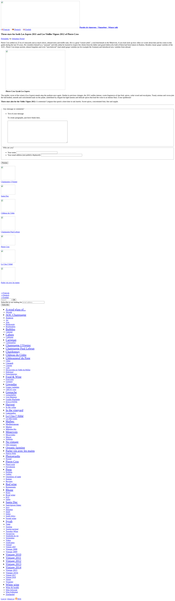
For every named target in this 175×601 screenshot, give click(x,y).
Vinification (10, 543)
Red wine (11, 484)
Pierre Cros (5, 247)
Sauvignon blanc (13, 505)
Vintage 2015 (11, 570)
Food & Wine (13, 376)
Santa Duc (5, 196)
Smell (8, 512)
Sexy (8, 507)
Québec (9, 474)
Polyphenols (10, 467)
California (9, 337)
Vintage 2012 (13, 561)
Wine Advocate (11, 590)
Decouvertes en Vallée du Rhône (18, 370)
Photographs (13, 456)
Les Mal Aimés (11, 419)
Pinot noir (10, 464)
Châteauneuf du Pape (18, 358)
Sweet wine (11, 518)
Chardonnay (13, 351)
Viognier (9, 582)
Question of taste (13, 476)
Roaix (8, 493)
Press (9, 469)
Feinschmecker (11, 374)
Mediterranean (12, 424)
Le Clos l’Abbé (7, 264)
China (8, 361)
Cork (8, 368)
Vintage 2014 (13, 567)
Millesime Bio (11, 429)
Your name (12, 152)
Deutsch (17, 30)
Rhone (9, 489)
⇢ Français (5, 293)
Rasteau (9, 479)
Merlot (9, 427)
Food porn (10, 379)
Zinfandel (10, 594)
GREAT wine (11, 390)
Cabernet (9, 332)
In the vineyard (14, 410)
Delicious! (9, 372)
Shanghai (9, 510)
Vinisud (9, 545)
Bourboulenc (10, 327)
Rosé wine (10, 495)
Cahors (10, 334)
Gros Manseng (11, 397)
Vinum (8, 579)
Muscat (8, 437)
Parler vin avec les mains (10, 283)
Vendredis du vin (12, 536)
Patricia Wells (11, 453)
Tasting (9, 527)
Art (7, 320)
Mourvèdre (10, 435)
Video (8, 540)
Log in (3, 599)
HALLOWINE (11, 402)
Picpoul (8, 459)
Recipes (9, 481)
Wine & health (12, 587)
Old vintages (11, 445)
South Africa (10, 516)
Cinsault (9, 363)
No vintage (12, 441)
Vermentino (10, 538)
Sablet (8, 499)
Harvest (10, 404)
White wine (12, 584)
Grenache (11, 392)
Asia (7, 322)
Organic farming (15, 447)
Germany (9, 382)
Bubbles (10, 329)
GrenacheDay (11, 395)
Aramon (9, 318)
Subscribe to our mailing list (11, 302)
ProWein (9, 472)
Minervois (12, 431)
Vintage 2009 (11, 552)
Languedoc (11, 413)
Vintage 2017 (11, 575)
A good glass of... (16, 309)
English (28, 30)
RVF (7, 497)
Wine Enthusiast (12, 592)
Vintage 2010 (13, 554)
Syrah (9, 521)
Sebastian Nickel (18, 39)
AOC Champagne (16, 314)
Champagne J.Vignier (9, 182)
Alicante (9, 312)
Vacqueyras (10, 534)
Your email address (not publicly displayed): (24, 155)
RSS (19, 599)
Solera (8, 514)
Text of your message (16, 114)
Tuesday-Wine (12, 531)
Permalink (5, 39)
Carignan (11, 339)
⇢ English (5, 297)
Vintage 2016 (12, 573)
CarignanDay (11, 343)
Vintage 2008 (11, 549)
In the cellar (11, 407)
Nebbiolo (9, 439)
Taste (8, 524)
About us (10, 599)
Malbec (10, 421)
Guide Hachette (13, 399)
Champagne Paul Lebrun (10, 232)
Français (6, 30)
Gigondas (11, 384)
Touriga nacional (12, 529)
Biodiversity (10, 324)
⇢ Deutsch (5, 295)
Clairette (9, 366)
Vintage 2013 (13, 564)
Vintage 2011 (13, 557)
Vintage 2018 (11, 577)
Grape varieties (12, 387)
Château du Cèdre (8, 213)
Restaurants (11, 487)
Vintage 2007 (11, 547)
